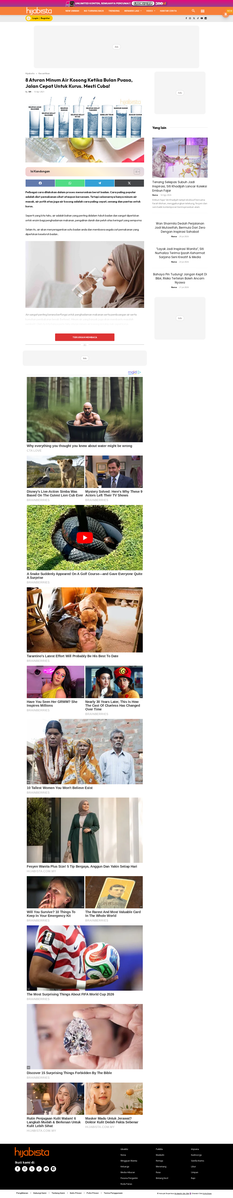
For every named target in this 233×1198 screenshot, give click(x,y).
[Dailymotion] (206, 18)
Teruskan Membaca (84, 337)
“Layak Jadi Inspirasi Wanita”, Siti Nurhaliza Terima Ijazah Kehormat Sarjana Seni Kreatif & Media (180, 253)
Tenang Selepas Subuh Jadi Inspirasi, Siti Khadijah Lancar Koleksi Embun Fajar (179, 186)
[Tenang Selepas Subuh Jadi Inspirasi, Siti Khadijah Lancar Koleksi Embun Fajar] (180, 158)
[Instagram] (190, 18)
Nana (155, 195)
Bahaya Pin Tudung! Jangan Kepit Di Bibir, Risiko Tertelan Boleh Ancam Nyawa (180, 278)
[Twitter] (194, 18)
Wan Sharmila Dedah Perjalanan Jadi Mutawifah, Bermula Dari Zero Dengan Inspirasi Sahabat (180, 227)
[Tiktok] (198, 18)
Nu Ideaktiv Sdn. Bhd (181, 1193)
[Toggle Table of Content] (135, 172)
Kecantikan (44, 73)
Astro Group (207, 1193)
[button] (193, 11)
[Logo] (39, 11)
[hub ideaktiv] (202, 9)
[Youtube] (202, 18)
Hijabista (29, 73)
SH (29, 91)
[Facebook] (186, 18)
